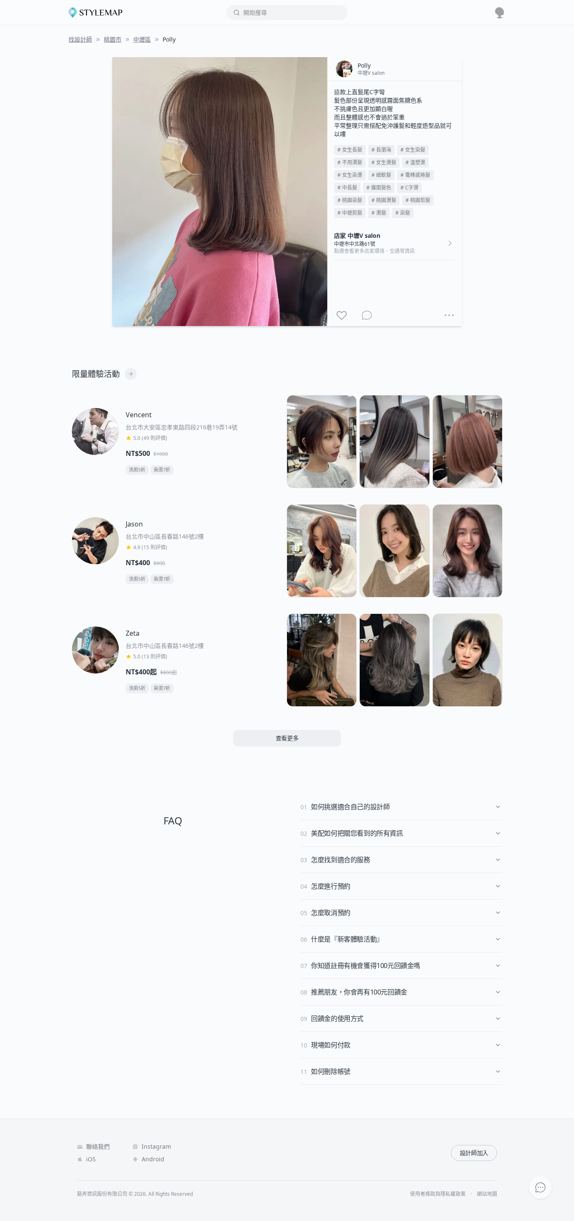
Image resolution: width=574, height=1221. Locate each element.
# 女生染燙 (349, 175)
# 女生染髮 (412, 149)
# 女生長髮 (349, 149)
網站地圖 (487, 1194)
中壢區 (142, 39)
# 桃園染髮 (349, 200)
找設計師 (80, 39)
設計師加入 (474, 1153)
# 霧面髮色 (378, 187)
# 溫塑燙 (415, 162)
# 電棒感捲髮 (415, 175)
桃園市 (112, 39)
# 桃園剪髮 (417, 200)
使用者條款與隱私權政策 (438, 1194)
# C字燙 (409, 187)
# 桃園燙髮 (383, 200)
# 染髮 (402, 212)
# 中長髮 (347, 187)
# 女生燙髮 (383, 162)
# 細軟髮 (381, 175)
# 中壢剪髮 (349, 212)
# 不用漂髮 (349, 162)
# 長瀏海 (381, 149)
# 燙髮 (378, 212)
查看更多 (287, 738)
